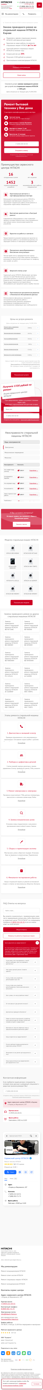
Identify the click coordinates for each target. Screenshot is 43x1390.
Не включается (8, 488)
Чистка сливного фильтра (11, 344)
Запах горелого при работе (10, 494)
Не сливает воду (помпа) (9, 470)
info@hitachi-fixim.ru (9, 1314)
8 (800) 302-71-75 (8, 1309)
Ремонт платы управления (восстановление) (11, 327)
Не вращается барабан (8, 477)
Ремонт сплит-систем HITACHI (12, 1275)
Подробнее (21, 743)
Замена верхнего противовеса (12, 333)
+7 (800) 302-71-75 (26, 6)
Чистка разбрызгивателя (11, 338)
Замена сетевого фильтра (11, 349)
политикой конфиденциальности (30, 420)
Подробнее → (33, 470)
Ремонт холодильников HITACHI (13, 1284)
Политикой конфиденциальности (21, 1097)
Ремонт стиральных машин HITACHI (14, 1279)
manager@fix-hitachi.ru (9, 1319)
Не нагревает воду (9, 483)
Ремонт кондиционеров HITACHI (13, 1271)
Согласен (36, 1384)
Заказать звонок (21, 524)
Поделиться (3, 1353)
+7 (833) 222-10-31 (26, 2)
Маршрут (12, 1172)
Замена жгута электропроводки (12, 355)
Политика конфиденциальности (21, 1369)
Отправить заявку (21, 150)
